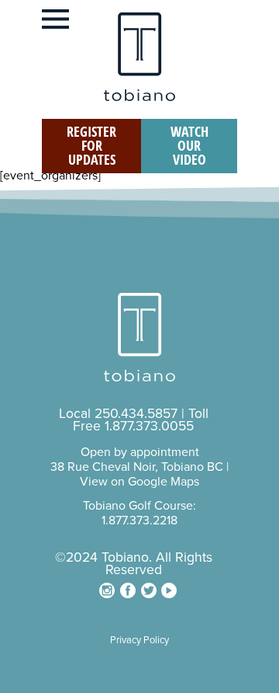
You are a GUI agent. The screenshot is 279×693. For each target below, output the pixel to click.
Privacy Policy (139, 640)
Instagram (107, 590)
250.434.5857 (136, 414)
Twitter (149, 590)
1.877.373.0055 (149, 426)
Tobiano (139, 56)
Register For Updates (91, 145)
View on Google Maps (139, 481)
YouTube (169, 590)
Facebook (128, 590)
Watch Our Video (189, 145)
